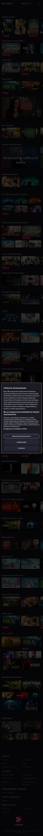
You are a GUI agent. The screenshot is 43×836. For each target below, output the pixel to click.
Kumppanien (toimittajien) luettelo (15, 429)
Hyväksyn (21, 448)
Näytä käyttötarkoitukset (21, 436)
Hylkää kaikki (21, 442)
